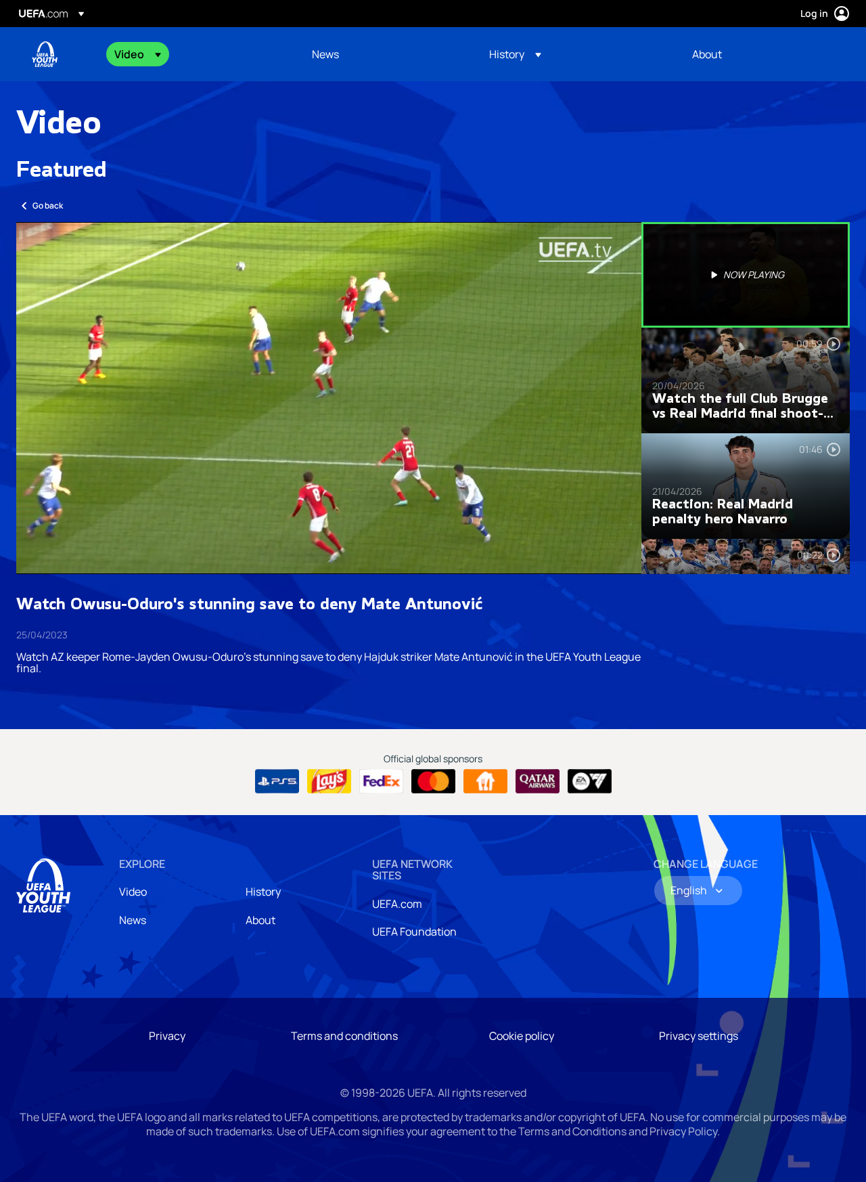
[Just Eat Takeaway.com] (485, 781)
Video (133, 891)
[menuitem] (196, 54)
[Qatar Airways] (538, 781)
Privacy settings (698, 1035)
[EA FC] (590, 781)
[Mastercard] (433, 781)
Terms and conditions (344, 1035)
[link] (325, 54)
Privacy (167, 1035)
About (260, 920)
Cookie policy (521, 1035)
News (132, 920)
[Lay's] (329, 781)
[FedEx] (381, 781)
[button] (138, 54)
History (263, 891)
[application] (328, 398)
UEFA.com (397, 903)
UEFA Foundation (414, 931)
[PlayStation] (277, 781)
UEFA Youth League (44, 54)
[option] (745, 275)
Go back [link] (47, 205)
